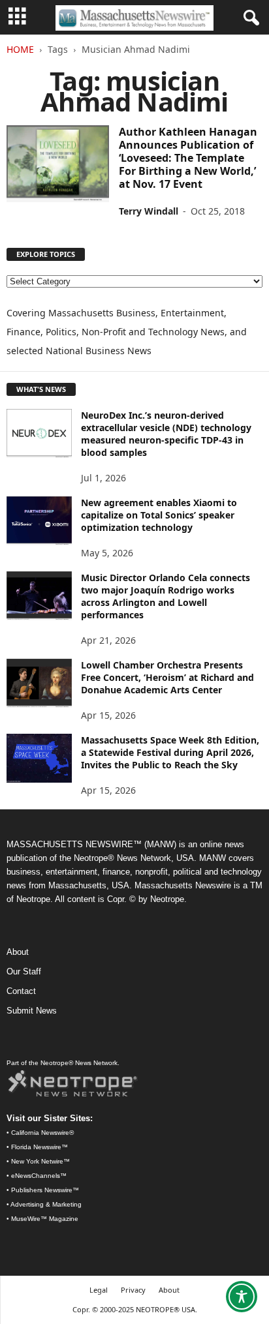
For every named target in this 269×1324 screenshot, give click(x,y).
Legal (98, 1290)
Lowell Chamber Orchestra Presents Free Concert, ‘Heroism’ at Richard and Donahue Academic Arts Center (167, 677)
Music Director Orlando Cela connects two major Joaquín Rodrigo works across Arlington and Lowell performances (165, 596)
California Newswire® (42, 1132)
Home (20, 49)
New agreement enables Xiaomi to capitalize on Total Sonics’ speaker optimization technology (159, 515)
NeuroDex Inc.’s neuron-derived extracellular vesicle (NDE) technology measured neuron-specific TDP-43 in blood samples (166, 434)
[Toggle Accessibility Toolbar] (241, 1296)
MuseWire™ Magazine (44, 1218)
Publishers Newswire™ (45, 1190)
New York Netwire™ (40, 1161)
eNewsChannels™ (39, 1175)
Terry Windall (148, 211)
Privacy (133, 1290)
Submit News (32, 1011)
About (18, 952)
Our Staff (24, 971)
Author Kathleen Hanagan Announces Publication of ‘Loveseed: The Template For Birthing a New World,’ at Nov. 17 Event (188, 158)
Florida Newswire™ (39, 1147)
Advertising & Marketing (46, 1204)
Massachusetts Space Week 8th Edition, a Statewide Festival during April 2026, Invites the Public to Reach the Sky (170, 752)
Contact (21, 991)
